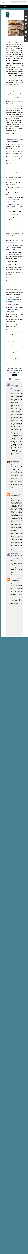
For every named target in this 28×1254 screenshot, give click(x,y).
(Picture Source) (15, 38)
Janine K (12, 461)
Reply (11, 457)
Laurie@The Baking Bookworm (14, 370)
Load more (14, 633)
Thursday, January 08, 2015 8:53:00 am (16, 497)
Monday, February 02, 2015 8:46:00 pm (16, 555)
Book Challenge (16, 372)
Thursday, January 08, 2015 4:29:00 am (16, 463)
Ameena (12, 553)
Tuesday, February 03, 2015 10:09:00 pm (15, 582)
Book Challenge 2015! (14, 15)
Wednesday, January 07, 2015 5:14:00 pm (16, 386)
